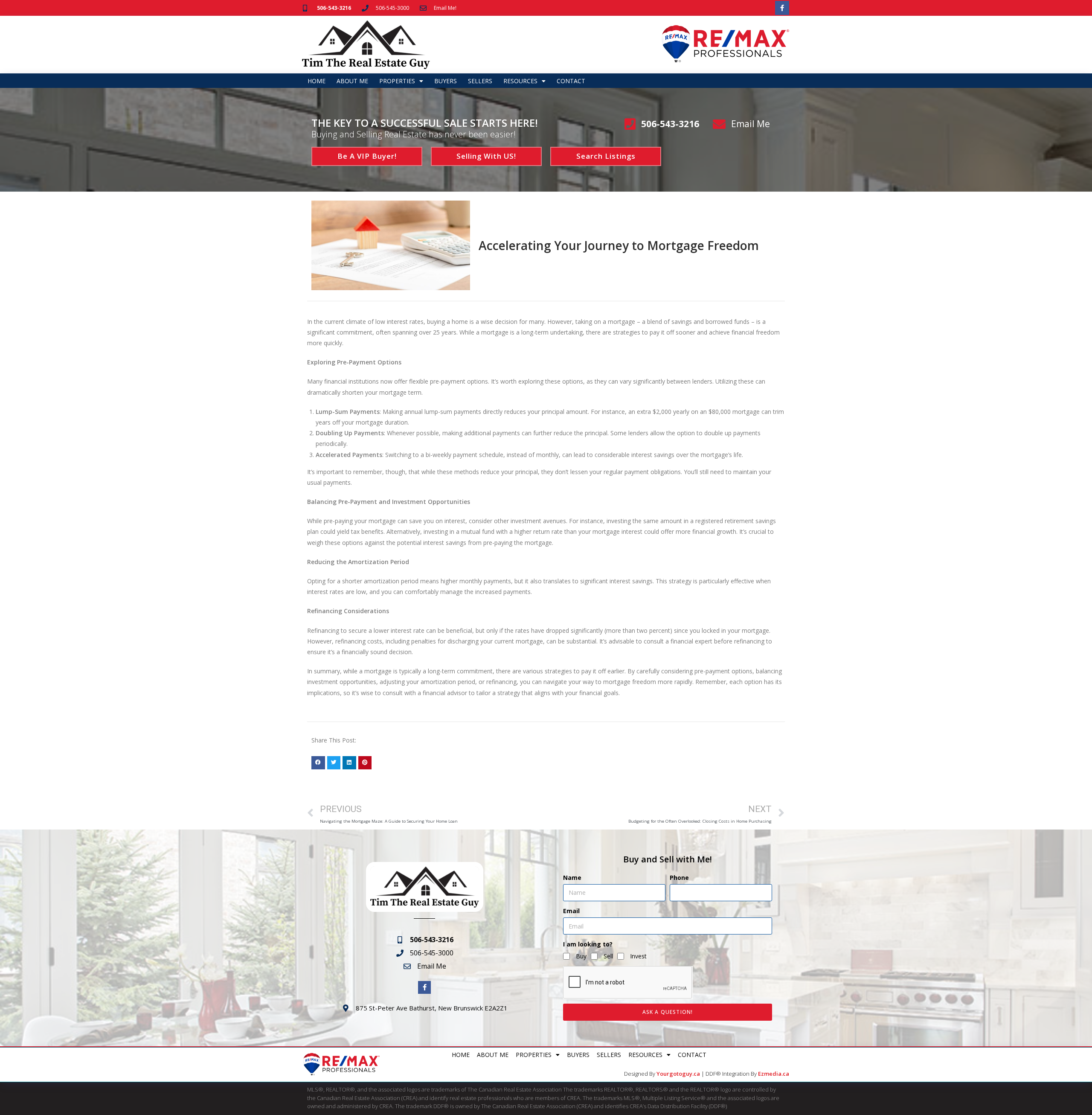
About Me (352, 81)
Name (572, 877)
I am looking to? (588, 944)
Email (571, 911)
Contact (571, 81)
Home (316, 81)
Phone (679, 877)
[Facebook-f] (782, 8)
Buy (581, 956)
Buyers (445, 81)
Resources (520, 81)
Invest (638, 956)
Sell (608, 956)
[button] (318, 763)
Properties (397, 81)
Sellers (480, 81)
